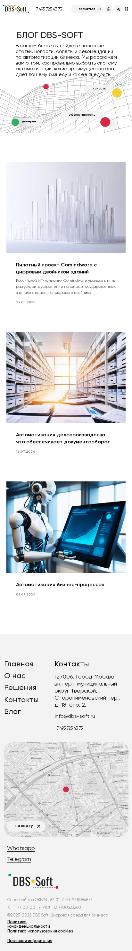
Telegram (19, 858)
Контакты (21, 699)
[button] (29, 940)
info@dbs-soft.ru (75, 716)
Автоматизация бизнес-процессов (60, 584)
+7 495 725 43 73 (48, 9)
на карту (24, 825)
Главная (19, 663)
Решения (20, 687)
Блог (12, 711)
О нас (15, 675)
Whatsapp (21, 848)
